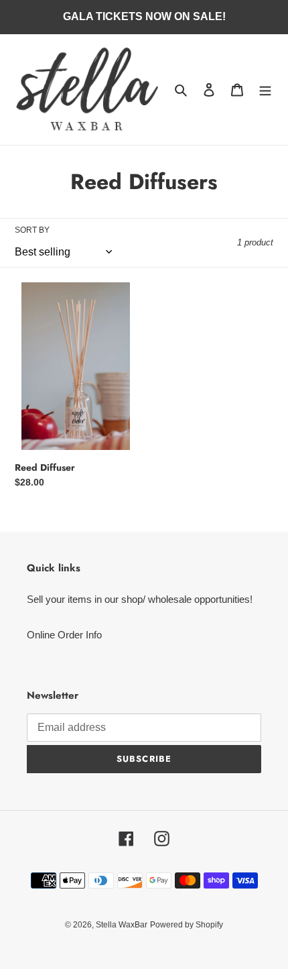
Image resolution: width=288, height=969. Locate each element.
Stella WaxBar (121, 924)
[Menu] (265, 89)
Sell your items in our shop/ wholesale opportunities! (140, 599)
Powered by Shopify (186, 924)
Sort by (32, 230)
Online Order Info (64, 634)
